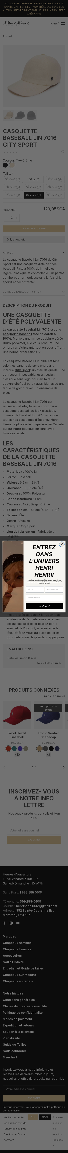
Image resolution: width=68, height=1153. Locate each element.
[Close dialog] (61, 544)
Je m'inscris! (44, 606)
